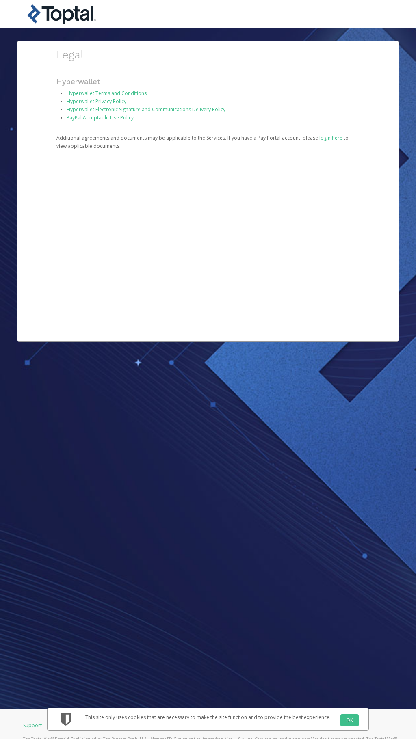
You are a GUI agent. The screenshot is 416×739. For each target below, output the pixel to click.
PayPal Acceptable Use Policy (100, 117)
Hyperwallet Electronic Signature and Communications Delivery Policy (146, 109)
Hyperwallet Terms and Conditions (107, 93)
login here (330, 137)
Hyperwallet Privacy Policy (96, 101)
